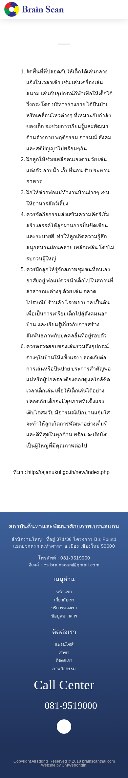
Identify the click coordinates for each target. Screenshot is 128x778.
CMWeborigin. (74, 765)
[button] (116, 9)
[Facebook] (64, 726)
